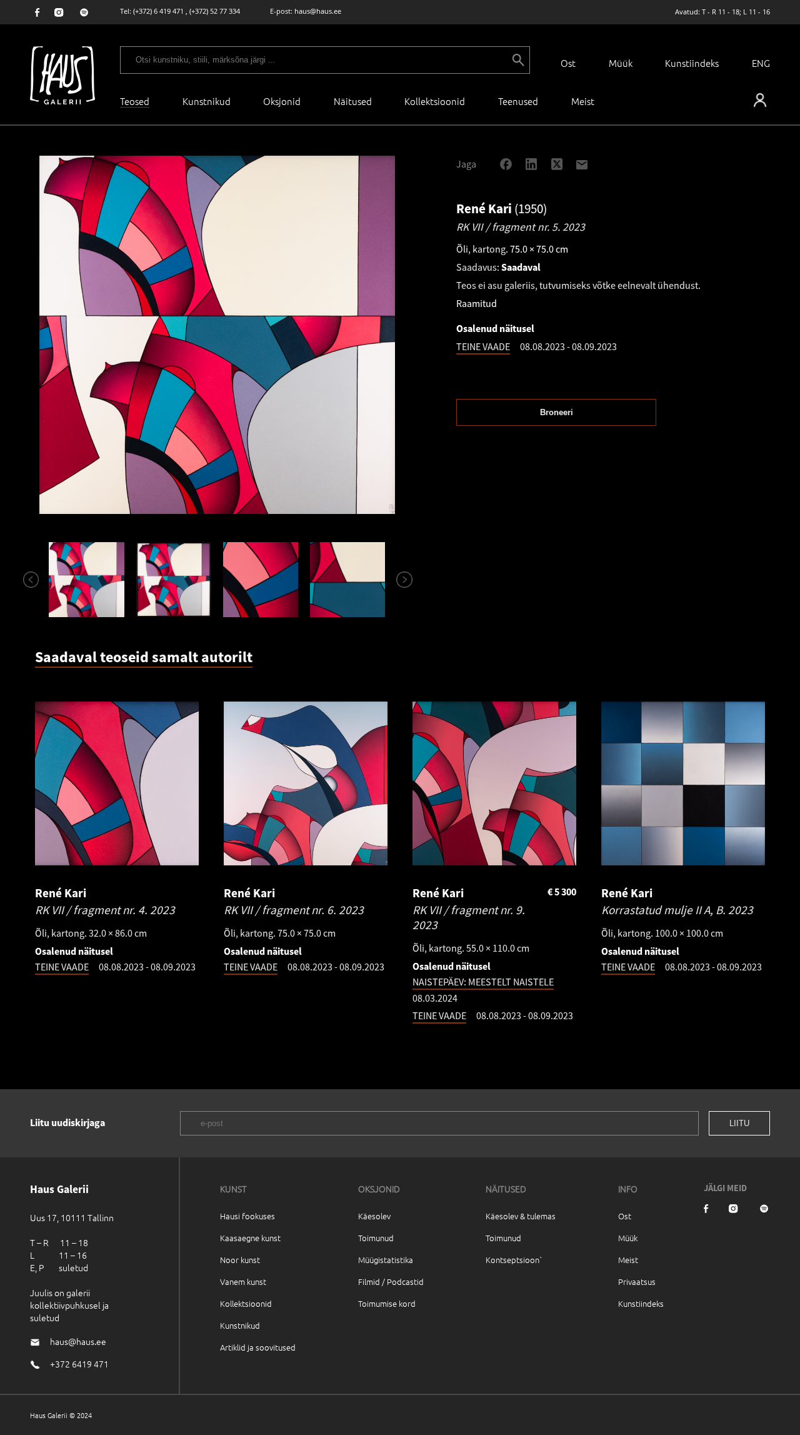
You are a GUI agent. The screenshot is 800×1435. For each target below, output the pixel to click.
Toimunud (376, 1238)
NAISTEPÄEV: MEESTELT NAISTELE (483, 981)
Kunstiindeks (692, 62)
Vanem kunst (243, 1281)
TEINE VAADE (483, 346)
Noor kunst (240, 1260)
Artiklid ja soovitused (258, 1347)
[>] (398, 580)
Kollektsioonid (434, 101)
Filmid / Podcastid (391, 1281)
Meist (628, 1260)
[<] (25, 580)
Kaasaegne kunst (250, 1238)
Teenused (518, 101)
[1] (86, 579)
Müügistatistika (385, 1260)
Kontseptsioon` (514, 1260)
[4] (347, 579)
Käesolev (374, 1216)
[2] (173, 579)
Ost (568, 62)
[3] (260, 579)
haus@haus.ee (317, 11)
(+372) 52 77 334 (214, 11)
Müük (620, 62)
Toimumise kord (387, 1303)
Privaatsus (637, 1281)
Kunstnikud (206, 101)
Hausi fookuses (247, 1216)
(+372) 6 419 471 (158, 11)
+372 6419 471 (79, 1364)
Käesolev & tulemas (521, 1216)
